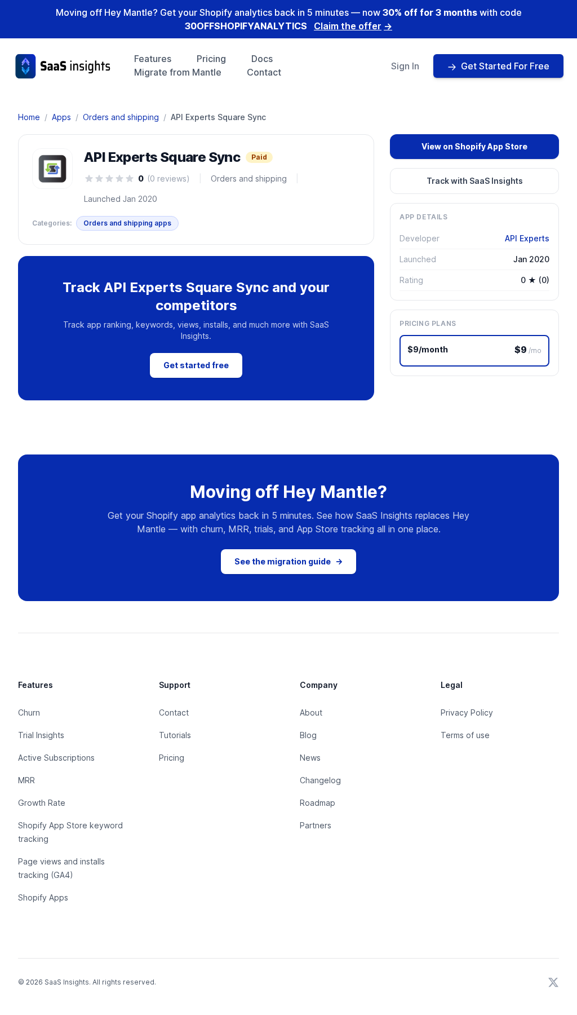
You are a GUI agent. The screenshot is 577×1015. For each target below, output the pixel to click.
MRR (26, 780)
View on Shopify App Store (474, 146)
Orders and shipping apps (127, 223)
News (310, 757)
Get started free (196, 365)
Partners (315, 825)
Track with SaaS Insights (475, 181)
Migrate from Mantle (177, 72)
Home (29, 117)
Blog (308, 735)
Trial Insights (41, 735)
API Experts (527, 238)
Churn (29, 712)
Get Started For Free (505, 66)
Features (152, 58)
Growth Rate (41, 802)
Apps (61, 117)
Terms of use (465, 735)
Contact (264, 72)
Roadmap (317, 802)
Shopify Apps (43, 897)
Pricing (211, 58)
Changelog (320, 780)
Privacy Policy (467, 712)
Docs (262, 58)
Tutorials (175, 735)
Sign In (405, 66)
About (311, 712)
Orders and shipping (121, 117)
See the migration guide (288, 561)
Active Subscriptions (56, 757)
